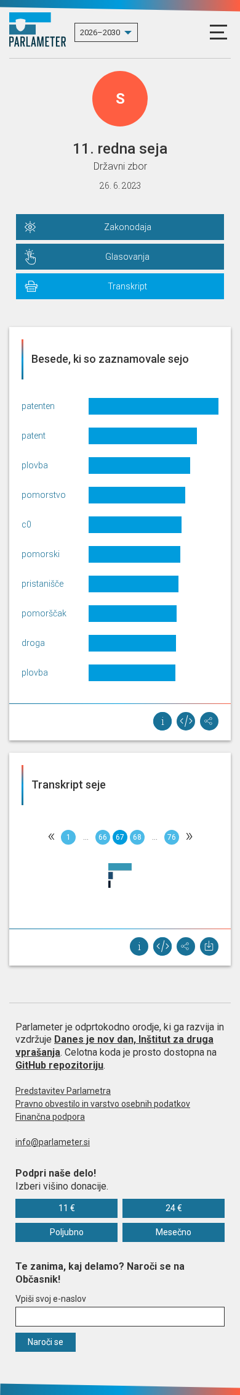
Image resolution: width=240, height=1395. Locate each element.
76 (171, 837)
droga (33, 643)
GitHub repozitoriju (59, 1065)
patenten (38, 406)
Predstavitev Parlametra (63, 1091)
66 (102, 837)
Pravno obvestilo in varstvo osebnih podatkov (102, 1104)
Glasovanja (127, 257)
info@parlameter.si (52, 1142)
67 (120, 837)
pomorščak (44, 613)
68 (137, 837)
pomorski (41, 554)
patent (34, 436)
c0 (26, 524)
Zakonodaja (127, 227)
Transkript (127, 286)
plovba (35, 465)
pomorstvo (44, 495)
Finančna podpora (50, 1117)
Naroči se (45, 1342)
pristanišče (42, 584)
